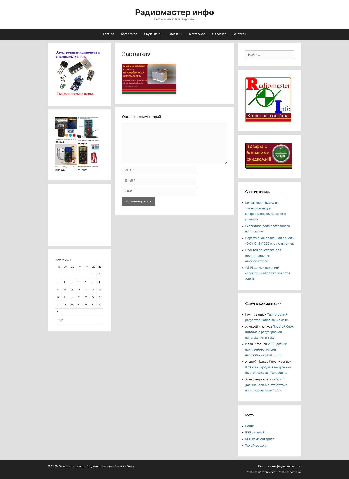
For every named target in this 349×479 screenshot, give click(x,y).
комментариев (259, 439)
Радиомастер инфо (174, 12)
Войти (249, 426)
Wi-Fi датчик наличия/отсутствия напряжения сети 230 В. (267, 273)
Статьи (173, 34)
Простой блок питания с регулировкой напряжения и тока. (269, 332)
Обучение (150, 34)
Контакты (239, 34)
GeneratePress (124, 466)
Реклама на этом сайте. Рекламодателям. (273, 472)
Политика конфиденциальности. (279, 466)
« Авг (60, 319)
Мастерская (197, 34)
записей (254, 432)
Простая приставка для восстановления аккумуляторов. (263, 255)
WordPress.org (256, 445)
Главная (108, 34)
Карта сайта (129, 34)
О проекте (219, 34)
